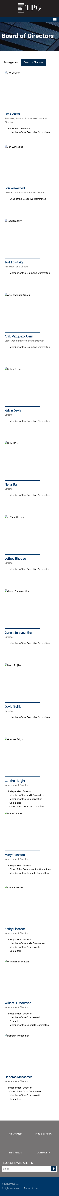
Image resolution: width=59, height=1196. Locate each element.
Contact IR (43, 1152)
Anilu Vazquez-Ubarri (19, 336)
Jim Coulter (12, 114)
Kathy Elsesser (15, 929)
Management (11, 62)
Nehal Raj (11, 484)
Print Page (15, 1134)
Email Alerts (43, 1134)
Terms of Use (31, 1188)
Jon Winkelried (15, 188)
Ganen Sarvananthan (19, 633)
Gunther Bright (15, 781)
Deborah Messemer (18, 1077)
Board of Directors (33, 62)
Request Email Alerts (17, 1163)
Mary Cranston (15, 855)
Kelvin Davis (13, 410)
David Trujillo (13, 707)
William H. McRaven (18, 1003)
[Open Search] (54, 19)
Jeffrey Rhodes (15, 558)
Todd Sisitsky (14, 262)
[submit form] (53, 1168)
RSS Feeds (15, 1152)
